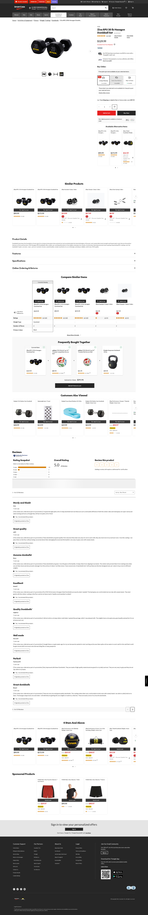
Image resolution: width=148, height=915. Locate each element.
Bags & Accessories (92, 14)
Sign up (104, 853)
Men (24, 15)
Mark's (35, 851)
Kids (31, 15)
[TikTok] (18, 889)
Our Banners (37, 869)
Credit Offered (86, 1)
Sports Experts (37, 863)
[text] (103, 155)
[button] (106, 8)
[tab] (103, 80)
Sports (46, 15)
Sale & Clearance (106, 14)
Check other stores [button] (104, 93)
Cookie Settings (16, 875)
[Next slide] (135, 138)
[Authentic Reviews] (20, 455)
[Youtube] (25, 889)
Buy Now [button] (126, 113)
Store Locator (16, 863)
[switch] (16, 312)
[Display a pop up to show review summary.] (132, 162)
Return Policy (79, 863)
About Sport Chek (59, 848)
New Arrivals (118, 14)
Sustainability (58, 860)
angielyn (15, 612)
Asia (14, 506)
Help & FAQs (16, 860)
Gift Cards (15, 866)
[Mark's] (48, 1)
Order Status (117, 7)
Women (16, 15)
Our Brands (57, 851)
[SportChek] (42, 1)
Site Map (78, 854)
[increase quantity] (109, 107)
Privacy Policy (79, 848)
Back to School (130, 14)
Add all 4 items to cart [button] (74, 385)
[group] (72, 216)
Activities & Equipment (58, 14)
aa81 (14, 532)
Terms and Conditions (81, 851)
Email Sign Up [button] (96, 1)
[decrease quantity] (98, 107)
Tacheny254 (17, 661)
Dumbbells (55, 20)
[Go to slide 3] (56, 74)
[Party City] (54, 1)
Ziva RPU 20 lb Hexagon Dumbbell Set (111, 31)
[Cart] (133, 8)
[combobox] (126, 492)
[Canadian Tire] (33, 1)
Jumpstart (57, 863)
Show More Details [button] (73, 335)
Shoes (38, 15)
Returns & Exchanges (18, 857)
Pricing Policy (79, 860)
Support (105, 1)
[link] (104, 36)
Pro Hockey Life (37, 860)
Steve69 (15, 638)
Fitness (36, 20)
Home (14, 20)
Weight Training (45, 20)
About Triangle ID (59, 857)
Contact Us (15, 869)
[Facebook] (14, 889)
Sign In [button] (132, 1)
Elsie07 (15, 586)
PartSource (36, 857)
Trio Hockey (36, 866)
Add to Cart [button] (106, 113)
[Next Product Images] (90, 51)
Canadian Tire (37, 848)
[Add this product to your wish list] (114, 106)
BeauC (15, 688)
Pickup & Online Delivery (18, 851)
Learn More (104, 866)
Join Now (88, 833)
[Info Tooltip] (114, 44)
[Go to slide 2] (50, 74)
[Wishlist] (126, 8)
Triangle (36, 854)
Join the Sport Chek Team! (61, 854)
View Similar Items (130, 36)
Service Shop (16, 854)
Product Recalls (16, 872)
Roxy (14, 558)
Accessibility (79, 857)
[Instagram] (21, 889)
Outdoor (71, 15)
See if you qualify (107, 60)
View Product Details (118, 36)
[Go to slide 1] (44, 74)
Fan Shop (80, 14)
